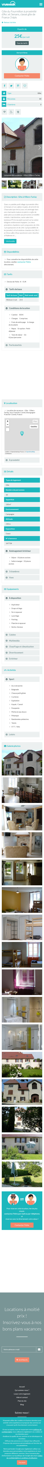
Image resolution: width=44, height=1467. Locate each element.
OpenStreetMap (30, 452)
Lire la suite (10, 241)
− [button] (7, 424)
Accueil (22, 1387)
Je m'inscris (23, 1360)
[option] (14, 184)
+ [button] (7, 421)
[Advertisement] (22, 375)
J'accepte (22, 1462)
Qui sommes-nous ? (22, 1390)
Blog (22, 1404)
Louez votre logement (22, 1394)
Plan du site (22, 1401)
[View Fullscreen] (7, 429)
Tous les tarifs (22, 43)
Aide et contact (22, 1397)
